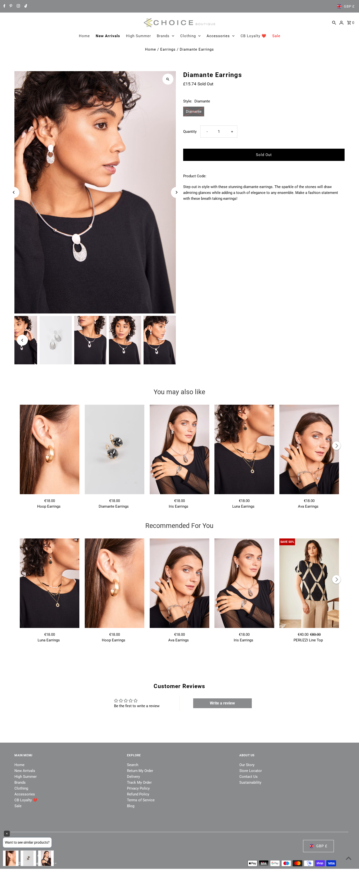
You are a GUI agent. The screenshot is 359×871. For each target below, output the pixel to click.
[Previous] (13, 192)
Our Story (246, 765)
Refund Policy (138, 794)
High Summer (138, 36)
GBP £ (349, 6)
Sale (276, 36)
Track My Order (139, 782)
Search (132, 765)
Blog (130, 806)
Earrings (168, 49)
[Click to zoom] (167, 79)
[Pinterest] (10, 6)
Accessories (218, 36)
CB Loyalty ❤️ (253, 36)
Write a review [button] (222, 703)
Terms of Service (141, 800)
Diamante (193, 111)
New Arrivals (108, 36)
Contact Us (248, 776)
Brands (163, 36)
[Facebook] (3, 6)
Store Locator (250, 771)
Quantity (190, 131)
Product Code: (194, 176)
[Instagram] (17, 6)
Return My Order (140, 771)
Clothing (188, 36)
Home (84, 36)
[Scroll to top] (348, 858)
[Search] (334, 22)
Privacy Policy (138, 788)
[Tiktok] (25, 6)
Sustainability (250, 782)
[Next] (176, 192)
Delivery (133, 776)
